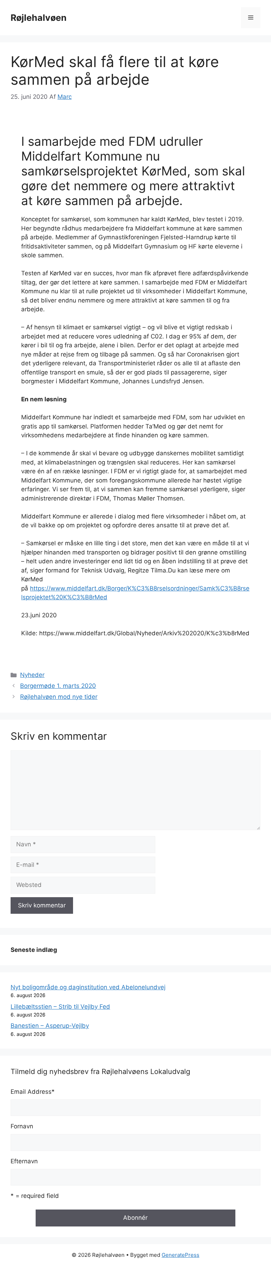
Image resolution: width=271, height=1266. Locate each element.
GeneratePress (180, 1255)
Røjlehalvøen (39, 17)
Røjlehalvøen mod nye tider (58, 696)
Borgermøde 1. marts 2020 (58, 685)
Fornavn (22, 1126)
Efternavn (24, 1161)
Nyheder (32, 674)
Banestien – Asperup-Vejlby (50, 1025)
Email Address (33, 1091)
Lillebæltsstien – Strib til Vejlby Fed (60, 1006)
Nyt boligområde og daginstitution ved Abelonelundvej (88, 987)
